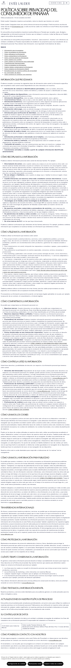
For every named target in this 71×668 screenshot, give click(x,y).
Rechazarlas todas (35, 664)
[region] (35, 661)
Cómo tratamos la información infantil (16, 69)
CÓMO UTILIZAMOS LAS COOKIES (51, 478)
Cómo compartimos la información (15, 56)
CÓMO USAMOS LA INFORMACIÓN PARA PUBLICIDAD (48, 343)
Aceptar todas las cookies (53, 664)
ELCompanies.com (17, 26)
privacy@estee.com (59, 378)
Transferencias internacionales (14, 63)
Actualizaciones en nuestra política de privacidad (20, 71)
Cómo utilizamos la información (14, 54)
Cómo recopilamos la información (15, 52)
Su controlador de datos (12, 73)
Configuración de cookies (16, 664)
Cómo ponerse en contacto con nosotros (18, 74)
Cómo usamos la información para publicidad (19, 61)
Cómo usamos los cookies (13, 59)
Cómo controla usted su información (16, 58)
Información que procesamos (13, 50)
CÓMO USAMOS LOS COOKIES (18, 409)
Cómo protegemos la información (15, 65)
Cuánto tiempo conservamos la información (18, 67)
